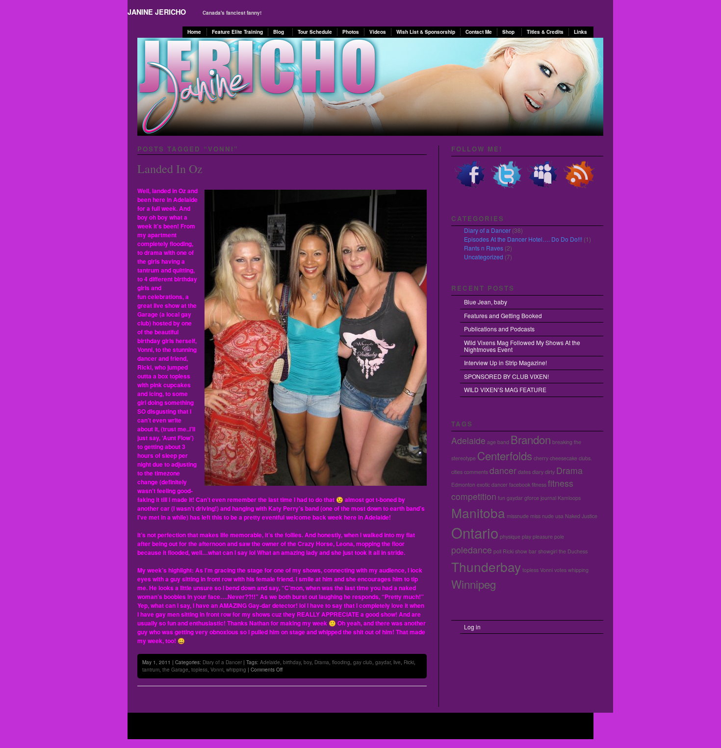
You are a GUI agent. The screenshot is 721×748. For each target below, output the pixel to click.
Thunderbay (486, 566)
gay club (362, 662)
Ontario (474, 532)
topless (199, 669)
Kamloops (569, 497)
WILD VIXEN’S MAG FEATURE (505, 389)
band (503, 442)
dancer (502, 470)
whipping (236, 669)
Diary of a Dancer (222, 662)
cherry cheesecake (555, 458)
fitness (539, 484)
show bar (526, 551)
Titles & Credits (545, 31)
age (491, 442)
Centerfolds (504, 455)
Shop (508, 31)
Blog (278, 31)
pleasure (543, 536)
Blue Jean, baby (485, 302)
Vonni (216, 669)
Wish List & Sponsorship (425, 31)
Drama (321, 662)
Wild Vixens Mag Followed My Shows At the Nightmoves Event (522, 345)
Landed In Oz (170, 168)
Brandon (531, 439)
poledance (471, 550)
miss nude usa (547, 516)
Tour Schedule (315, 31)
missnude (518, 516)
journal (548, 497)
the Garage (175, 669)
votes (560, 569)
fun (501, 497)
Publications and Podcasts (499, 328)
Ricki (409, 662)
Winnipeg (473, 584)
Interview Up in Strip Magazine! (505, 362)
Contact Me (478, 31)
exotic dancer (492, 484)
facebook (519, 484)
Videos (377, 31)
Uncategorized (483, 256)
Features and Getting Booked (503, 315)
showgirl (547, 551)
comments (476, 471)
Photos (350, 31)
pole (559, 536)
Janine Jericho (157, 12)
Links (580, 31)
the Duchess (573, 551)
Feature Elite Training (237, 31)
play (526, 536)
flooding (341, 662)
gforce (531, 497)
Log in (472, 627)
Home (194, 31)
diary (537, 471)
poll (497, 551)
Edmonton (463, 484)
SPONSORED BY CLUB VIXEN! (506, 376)
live (397, 662)
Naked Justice (581, 516)
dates (524, 471)
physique (510, 536)
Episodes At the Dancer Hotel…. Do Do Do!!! (523, 239)
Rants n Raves (483, 248)
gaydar (382, 662)
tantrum (150, 669)
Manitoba (478, 512)
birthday (292, 662)
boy (307, 662)
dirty (550, 471)
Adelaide (270, 662)
